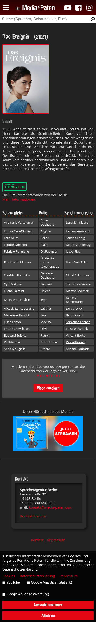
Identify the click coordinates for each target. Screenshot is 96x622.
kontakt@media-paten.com (50, 507)
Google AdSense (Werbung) (28, 594)
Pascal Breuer (75, 342)
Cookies (8, 576)
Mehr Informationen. (19, 199)
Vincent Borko (76, 335)
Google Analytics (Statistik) (51, 582)
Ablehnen (48, 615)
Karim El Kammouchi (74, 299)
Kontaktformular (33, 516)
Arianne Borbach (77, 349)
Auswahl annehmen (48, 605)
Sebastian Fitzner (78, 322)
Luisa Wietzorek (77, 329)
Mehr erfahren (48, 375)
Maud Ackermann (78, 275)
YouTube (13, 582)
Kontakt (37, 540)
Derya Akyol (74, 308)
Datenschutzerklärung (37, 576)
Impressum (56, 540)
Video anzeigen (48, 388)
